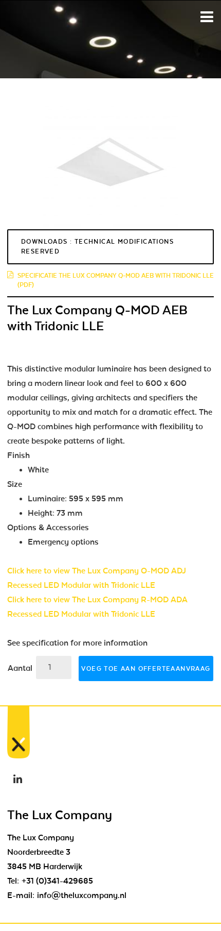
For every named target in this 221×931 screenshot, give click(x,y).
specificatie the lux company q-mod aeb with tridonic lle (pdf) (115, 280)
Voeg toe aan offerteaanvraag (145, 668)
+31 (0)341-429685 (57, 881)
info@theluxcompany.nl (81, 895)
